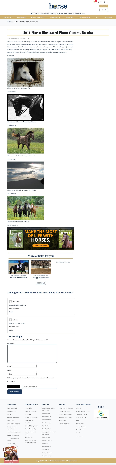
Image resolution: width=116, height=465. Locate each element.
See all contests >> (12, 225)
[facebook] (98, 2)
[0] (94, 2)
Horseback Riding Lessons (14, 432)
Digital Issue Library (62, 13)
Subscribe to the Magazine (66, 408)
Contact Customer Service (83, 411)
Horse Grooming (46, 423)
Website (9, 374)
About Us (78, 408)
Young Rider (62, 420)
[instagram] (107, 2)
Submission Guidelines (82, 414)
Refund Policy (80, 430)
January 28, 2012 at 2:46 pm (17, 305)
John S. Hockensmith (54, 49)
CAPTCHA (11, 381)
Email (9, 370)
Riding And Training (12, 411)
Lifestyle (69, 17)
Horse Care (7, 17)
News (97, 17)
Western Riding (11, 443)
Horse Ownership (84, 17)
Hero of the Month (73, 13)
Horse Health (45, 426)
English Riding (11, 414)
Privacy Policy (80, 423)
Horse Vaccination (46, 446)
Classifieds (79, 433)
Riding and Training (37, 17)
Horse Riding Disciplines (13, 423)
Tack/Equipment (55, 17)
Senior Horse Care (46, 456)
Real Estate (82, 13)
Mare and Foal (45, 449)
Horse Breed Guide (12, 408)
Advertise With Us (81, 417)
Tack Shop (53, 13)
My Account (35, 13)
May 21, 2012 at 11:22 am (16, 323)
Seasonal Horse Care (47, 453)
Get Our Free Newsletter (65, 414)
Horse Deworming (46, 419)
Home (9, 22)
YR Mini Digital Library (65, 417)
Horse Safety (45, 443)
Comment (10, 343)
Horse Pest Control (47, 440)
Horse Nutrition (46, 437)
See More (41, 283)
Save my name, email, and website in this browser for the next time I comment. (31, 378)
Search (104, 10)
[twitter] (101, 2)
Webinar (47, 13)
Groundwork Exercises (13, 417)
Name (9, 366)
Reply (11, 312)
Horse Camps (10, 420)
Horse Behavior (46, 413)
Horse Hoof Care (46, 429)
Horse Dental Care (46, 416)
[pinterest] (104, 2)
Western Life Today (64, 423)
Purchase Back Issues (64, 411)
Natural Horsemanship (13, 435)
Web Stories (79, 436)
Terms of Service (80, 427)
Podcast (42, 13)
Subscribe (104, 6)
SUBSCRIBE (108, 17)
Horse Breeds (21, 17)
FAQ (77, 420)
